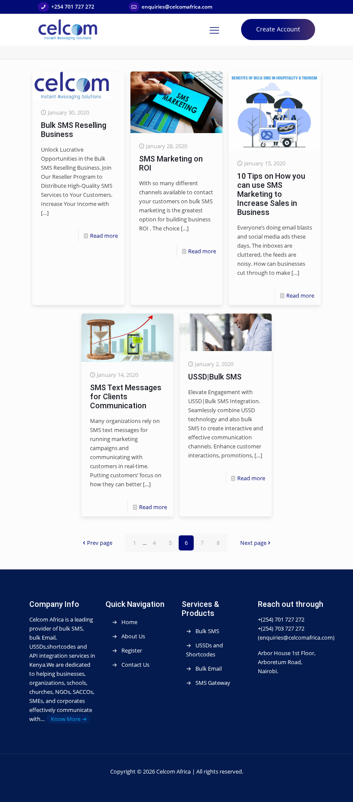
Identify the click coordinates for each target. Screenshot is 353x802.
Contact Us (135, 664)
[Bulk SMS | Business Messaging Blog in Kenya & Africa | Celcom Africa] (68, 29)
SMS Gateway (212, 683)
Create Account (278, 29)
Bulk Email (208, 668)
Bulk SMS (207, 631)
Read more (104, 235)
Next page (253, 543)
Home (129, 622)
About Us (133, 636)
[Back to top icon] (318, 788)
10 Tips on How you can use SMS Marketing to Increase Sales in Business (271, 194)
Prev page (99, 543)
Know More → (68, 719)
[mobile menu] (214, 29)
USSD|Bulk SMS (215, 376)
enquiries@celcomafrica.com (177, 6)
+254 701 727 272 (72, 6)
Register (131, 650)
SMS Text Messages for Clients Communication (125, 396)
